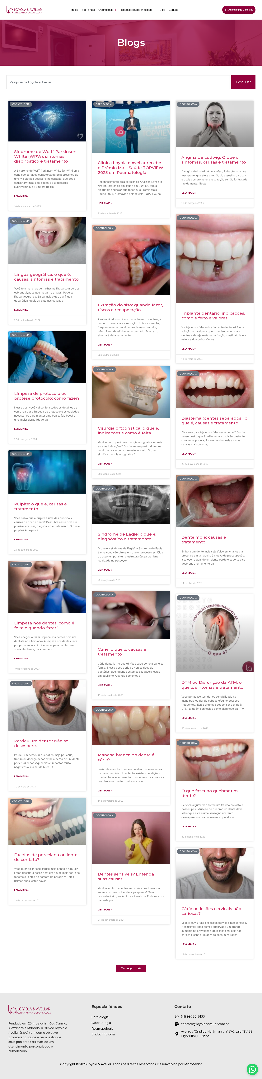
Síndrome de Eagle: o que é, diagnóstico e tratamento (127, 536)
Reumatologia (102, 1028)
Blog (162, 9)
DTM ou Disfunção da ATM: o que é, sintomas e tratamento (212, 685)
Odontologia (105, 9)
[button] (131, 968)
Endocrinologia (103, 1034)
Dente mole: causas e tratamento (203, 539)
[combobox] (118, 82)
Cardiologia (100, 1017)
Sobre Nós (88, 9)
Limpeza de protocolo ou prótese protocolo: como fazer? (47, 396)
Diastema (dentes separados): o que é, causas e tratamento (214, 420)
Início (74, 9)
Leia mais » (21, 196)
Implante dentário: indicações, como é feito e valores (213, 315)
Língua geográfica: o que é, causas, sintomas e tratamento (46, 277)
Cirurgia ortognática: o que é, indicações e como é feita (128, 430)
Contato (173, 9)
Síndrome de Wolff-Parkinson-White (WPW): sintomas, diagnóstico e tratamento (46, 156)
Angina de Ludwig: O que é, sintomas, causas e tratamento (213, 160)
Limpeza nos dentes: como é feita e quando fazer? (44, 625)
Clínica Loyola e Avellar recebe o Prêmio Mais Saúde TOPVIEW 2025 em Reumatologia (130, 167)
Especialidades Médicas (136, 9)
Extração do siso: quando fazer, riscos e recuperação (130, 307)
